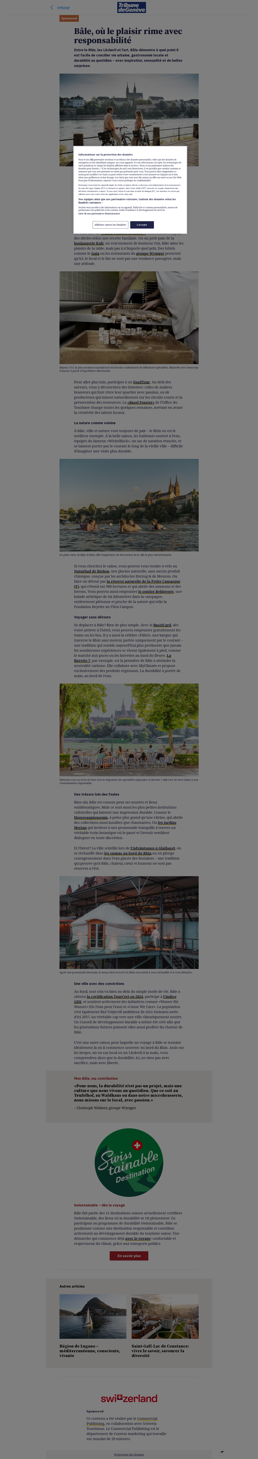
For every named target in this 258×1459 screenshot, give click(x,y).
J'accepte (142, 224)
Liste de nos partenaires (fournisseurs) (99, 213)
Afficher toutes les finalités (110, 224)
